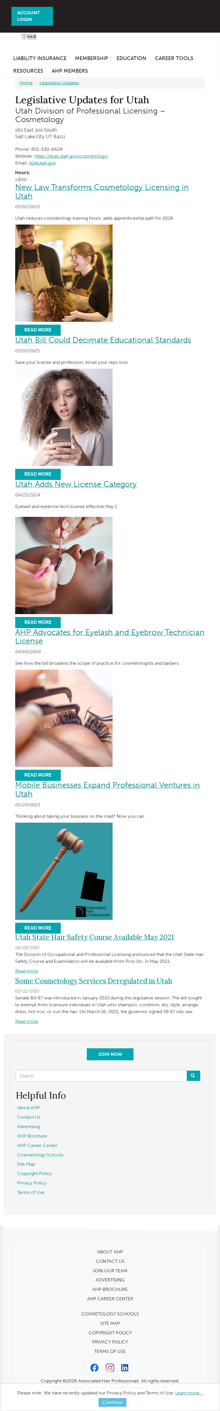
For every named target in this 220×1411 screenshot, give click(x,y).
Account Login (28, 16)
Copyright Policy (34, 1173)
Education (131, 58)
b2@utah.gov (42, 163)
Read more (26, 971)
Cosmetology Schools (40, 1155)
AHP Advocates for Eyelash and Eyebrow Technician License (110, 637)
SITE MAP (110, 1323)
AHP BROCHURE (110, 1289)
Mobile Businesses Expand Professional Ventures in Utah (107, 789)
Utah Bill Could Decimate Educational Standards (103, 340)
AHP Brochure (32, 1136)
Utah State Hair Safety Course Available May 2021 (94, 937)
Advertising (28, 1126)
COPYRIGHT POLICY (110, 1332)
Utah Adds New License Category (76, 484)
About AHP (28, 1107)
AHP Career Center (37, 1145)
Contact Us (28, 1117)
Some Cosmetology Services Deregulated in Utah (93, 981)
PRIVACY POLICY (110, 1342)
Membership (91, 58)
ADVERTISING (110, 1280)
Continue (112, 1402)
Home (26, 83)
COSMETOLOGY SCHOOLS (110, 1314)
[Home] (29, 38)
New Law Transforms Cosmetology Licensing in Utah (102, 191)
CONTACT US (110, 1261)
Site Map (26, 1164)
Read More (38, 330)
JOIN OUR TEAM (110, 1270)
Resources (28, 71)
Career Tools (174, 58)
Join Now (110, 1054)
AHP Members (70, 71)
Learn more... (189, 1393)
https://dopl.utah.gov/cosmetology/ (71, 156)
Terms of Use (30, 1192)
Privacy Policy (31, 1183)
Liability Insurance (39, 58)
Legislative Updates (59, 83)
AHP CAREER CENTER (110, 1298)
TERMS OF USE (110, 1351)
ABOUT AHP (110, 1252)
